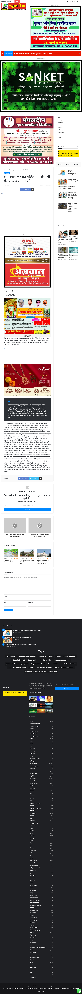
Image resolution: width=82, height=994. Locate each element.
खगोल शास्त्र (32, 788)
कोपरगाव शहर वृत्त (34, 783)
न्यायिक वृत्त (32, 853)
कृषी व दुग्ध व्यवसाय (34, 761)
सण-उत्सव (32, 955)
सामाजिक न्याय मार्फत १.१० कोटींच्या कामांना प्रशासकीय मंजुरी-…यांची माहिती (43, 562)
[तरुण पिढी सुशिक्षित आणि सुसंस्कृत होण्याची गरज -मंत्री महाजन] (49, 699)
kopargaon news (38, 664)
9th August (11, 656)
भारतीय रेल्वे (32, 878)
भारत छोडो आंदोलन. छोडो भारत (35, 671)
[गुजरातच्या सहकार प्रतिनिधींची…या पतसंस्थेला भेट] (33, 711)
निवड (31, 845)
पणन (31, 855)
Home (6, 170)
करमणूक (32, 756)
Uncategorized (35, 766)
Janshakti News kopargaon (17, 664)
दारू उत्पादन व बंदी (34, 823)
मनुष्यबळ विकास (33, 885)
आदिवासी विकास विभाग (35, 736)
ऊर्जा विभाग (32, 753)
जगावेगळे (32, 806)
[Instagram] (72, 1)
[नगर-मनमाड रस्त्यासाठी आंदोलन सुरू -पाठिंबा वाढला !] (33, 705)
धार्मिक (31, 833)
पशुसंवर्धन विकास (33, 863)
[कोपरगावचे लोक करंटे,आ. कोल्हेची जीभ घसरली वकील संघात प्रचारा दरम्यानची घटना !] (62, 195)
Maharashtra (53, 664)
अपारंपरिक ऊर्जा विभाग (35, 723)
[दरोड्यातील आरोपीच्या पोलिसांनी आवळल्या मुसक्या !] (63, 250)
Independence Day (61, 660)
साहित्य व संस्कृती (33, 970)
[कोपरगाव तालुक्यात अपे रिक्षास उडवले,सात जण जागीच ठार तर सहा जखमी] (62, 206)
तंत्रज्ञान (31, 818)
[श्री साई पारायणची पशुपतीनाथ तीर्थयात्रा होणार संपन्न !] (33, 698)
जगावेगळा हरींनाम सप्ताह (35, 803)
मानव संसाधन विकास (34, 903)
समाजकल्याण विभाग (34, 957)
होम (2, 53)
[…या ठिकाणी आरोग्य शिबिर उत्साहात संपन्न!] (63, 234)
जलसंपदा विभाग (33, 813)
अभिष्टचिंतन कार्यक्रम (34, 726)
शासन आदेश (32, 945)
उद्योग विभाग (32, 751)
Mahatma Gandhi (69, 664)
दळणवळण (32, 820)
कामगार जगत (34, 773)
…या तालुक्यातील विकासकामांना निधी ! (8, 561)
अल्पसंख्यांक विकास (34, 731)
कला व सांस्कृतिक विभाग (35, 758)
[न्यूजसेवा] (13, 6)
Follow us (6, 687)
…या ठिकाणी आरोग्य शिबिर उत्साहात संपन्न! (63, 241)
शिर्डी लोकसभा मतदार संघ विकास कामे (38, 947)
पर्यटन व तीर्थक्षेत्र (33, 860)
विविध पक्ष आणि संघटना (35, 930)
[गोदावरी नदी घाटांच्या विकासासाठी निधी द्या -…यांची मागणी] (49, 705)
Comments (76, 164)
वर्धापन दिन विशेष (33, 917)
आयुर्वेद (31, 741)
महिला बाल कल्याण (34, 898)
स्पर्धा (31, 975)
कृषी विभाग (33, 776)
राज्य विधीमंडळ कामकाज (35, 905)
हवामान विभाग (33, 977)
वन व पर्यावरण (33, 912)
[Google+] (63, 1)
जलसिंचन (32, 815)
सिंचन (31, 972)
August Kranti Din (46, 656)
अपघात (31, 721)
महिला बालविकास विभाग (35, 900)
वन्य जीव (32, 915)
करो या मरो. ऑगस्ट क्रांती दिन (64, 668)
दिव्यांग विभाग (33, 825)
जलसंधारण (32, 811)
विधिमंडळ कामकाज (34, 925)
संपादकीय (27, 53)
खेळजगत (32, 791)
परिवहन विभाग (33, 858)
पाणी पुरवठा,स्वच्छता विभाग (36, 868)
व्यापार (31, 940)
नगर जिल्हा (32, 835)
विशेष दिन (32, 932)
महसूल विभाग (33, 890)
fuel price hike (45, 660)
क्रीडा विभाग (32, 786)
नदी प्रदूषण (32, 838)
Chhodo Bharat (19, 660)
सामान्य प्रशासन (33, 967)
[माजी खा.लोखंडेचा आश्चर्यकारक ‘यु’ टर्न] (62, 182)
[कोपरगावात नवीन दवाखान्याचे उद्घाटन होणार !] (73, 249)
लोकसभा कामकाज (34, 910)
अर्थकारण (32, 728)
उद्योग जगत (32, 748)
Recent (67, 164)
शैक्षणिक (32, 950)
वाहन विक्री (32, 922)
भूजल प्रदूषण (32, 880)
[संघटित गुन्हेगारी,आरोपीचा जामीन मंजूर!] (41, 698)
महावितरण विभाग (33, 895)
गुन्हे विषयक (38, 53)
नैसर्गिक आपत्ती (33, 850)
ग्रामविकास (32, 796)
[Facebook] (65, 1)
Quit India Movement (17, 668)
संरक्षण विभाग (33, 960)
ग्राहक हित (32, 798)
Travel (31, 668)
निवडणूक (33, 53)
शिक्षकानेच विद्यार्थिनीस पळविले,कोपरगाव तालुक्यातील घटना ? (72, 173)
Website (30, 602)
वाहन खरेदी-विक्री (33, 920)
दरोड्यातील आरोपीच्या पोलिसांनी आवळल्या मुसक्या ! (63, 255)
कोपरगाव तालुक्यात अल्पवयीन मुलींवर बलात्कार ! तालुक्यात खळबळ (66, 187)
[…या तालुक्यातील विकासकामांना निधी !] (11, 553)
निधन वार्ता (49, 53)
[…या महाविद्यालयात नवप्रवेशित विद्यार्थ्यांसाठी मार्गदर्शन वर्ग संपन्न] (27, 553)
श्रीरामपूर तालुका (33, 952)
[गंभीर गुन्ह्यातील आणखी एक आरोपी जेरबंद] (73, 232)
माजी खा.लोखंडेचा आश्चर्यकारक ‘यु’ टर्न (73, 180)
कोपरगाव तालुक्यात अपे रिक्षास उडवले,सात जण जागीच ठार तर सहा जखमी (72, 206)
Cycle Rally (32, 660)
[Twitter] (67, 1)
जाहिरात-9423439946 (55, 5)
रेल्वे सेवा (32, 907)
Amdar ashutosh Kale (27, 656)
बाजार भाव (32, 875)
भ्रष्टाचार (31, 883)
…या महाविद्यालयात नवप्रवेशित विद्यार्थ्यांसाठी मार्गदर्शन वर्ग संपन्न (27, 562)
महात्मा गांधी (53, 671)
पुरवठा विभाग (33, 870)
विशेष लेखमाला (33, 935)
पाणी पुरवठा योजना (34, 865)
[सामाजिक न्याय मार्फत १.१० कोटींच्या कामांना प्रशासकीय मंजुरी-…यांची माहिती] (44, 553)
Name (6, 596)
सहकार (31, 962)
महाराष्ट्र (21, 53)
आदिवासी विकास (33, 733)
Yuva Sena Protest (44, 668)
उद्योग (31, 746)
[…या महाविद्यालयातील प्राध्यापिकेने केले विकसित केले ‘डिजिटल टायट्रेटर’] (41, 711)
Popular (60, 164)
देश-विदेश (16, 53)
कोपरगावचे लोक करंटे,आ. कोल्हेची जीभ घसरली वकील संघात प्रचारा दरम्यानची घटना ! (72, 196)
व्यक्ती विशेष (32, 937)
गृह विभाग (32, 793)
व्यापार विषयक (33, 942)
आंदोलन (31, 738)
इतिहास (31, 743)
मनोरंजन (31, 888)
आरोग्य (44, 53)
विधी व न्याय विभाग (34, 927)
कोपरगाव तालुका (8, 53)
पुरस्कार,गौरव (33, 873)
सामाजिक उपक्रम (33, 965)
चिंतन (31, 801)
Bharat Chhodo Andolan (65, 656)
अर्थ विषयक (33, 768)
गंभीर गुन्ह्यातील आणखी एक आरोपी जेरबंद (73, 238)
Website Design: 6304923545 (51, 986)
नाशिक (31, 840)
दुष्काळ (31, 828)
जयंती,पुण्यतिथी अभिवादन (35, 808)
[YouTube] (70, 1)
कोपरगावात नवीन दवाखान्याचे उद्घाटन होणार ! (73, 255)
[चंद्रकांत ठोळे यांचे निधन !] (41, 705)
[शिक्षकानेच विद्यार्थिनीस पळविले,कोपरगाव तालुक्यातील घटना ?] (62, 173)
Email (5, 602)
